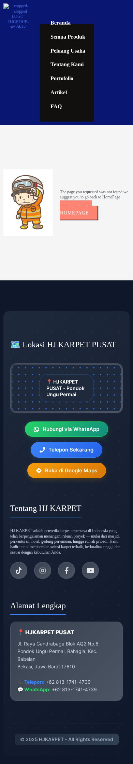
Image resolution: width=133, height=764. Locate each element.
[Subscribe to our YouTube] (90, 570)
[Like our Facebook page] (66, 570)
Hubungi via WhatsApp (71, 429)
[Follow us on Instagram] (42, 570)
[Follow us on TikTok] (18, 570)
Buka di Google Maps (71, 470)
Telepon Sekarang (70, 449)
